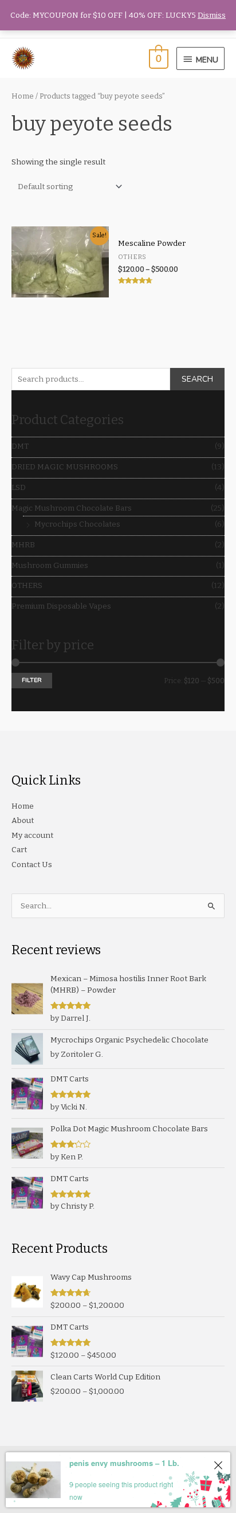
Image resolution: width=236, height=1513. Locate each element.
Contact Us (31, 864)
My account (32, 835)
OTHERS (26, 585)
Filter (32, 680)
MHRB (23, 545)
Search (197, 379)
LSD (18, 487)
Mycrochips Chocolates (77, 524)
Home (22, 96)
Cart (19, 850)
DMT (20, 446)
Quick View (60, 288)
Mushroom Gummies (49, 565)
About (22, 820)
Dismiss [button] (212, 15)
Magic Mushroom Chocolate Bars (71, 508)
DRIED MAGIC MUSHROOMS (64, 467)
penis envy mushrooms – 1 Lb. (124, 1462)
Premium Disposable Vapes (61, 606)
